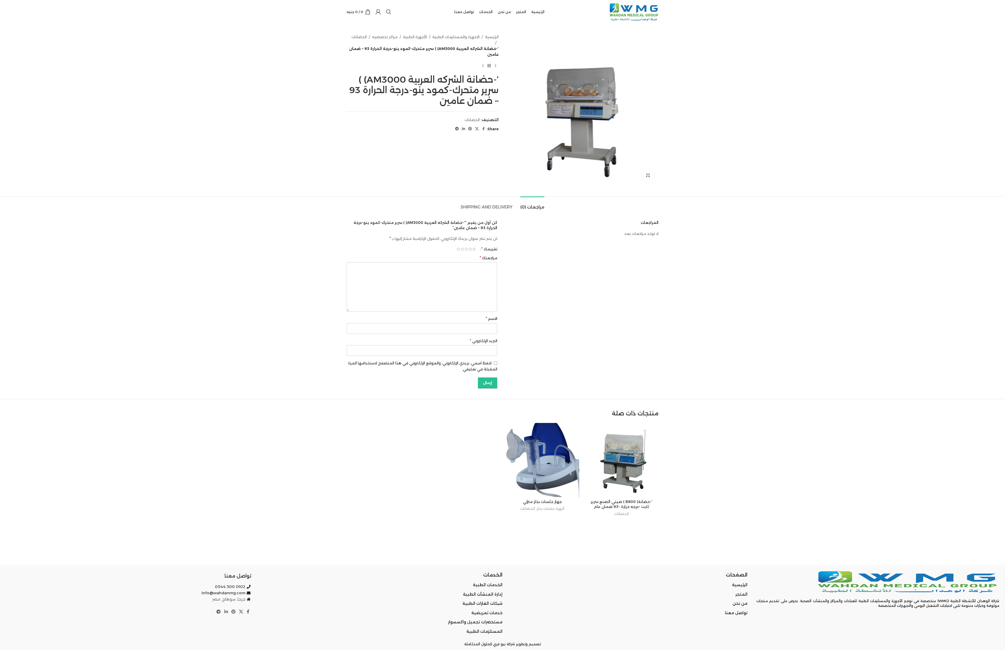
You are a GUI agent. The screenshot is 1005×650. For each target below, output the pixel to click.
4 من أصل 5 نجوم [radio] (462, 249)
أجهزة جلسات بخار (550, 508)
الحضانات (359, 37)
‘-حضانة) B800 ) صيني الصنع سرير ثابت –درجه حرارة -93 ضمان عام (621, 504)
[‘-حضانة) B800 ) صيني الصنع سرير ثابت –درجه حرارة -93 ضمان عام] (621, 460)
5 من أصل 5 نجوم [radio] (458, 249)
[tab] (532, 204)
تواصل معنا (736, 612)
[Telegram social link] (457, 128)
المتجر (741, 594)
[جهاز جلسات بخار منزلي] (542, 460)
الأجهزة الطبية (415, 37)
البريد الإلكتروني (483, 340)
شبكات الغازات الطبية (482, 603)
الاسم (491, 318)
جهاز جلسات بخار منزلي (542, 501)
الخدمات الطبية (487, 584)
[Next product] (483, 66)
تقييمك (489, 249)
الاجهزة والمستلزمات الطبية (455, 37)
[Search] (388, 12)
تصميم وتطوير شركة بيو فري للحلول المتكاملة (502, 644)
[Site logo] (633, 11)
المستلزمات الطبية (484, 631)
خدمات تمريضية (486, 612)
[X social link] (476, 128)
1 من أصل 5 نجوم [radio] (474, 249)
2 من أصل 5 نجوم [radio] (470, 249)
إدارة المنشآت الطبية (482, 594)
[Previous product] (495, 66)
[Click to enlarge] (648, 175)
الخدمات (492, 575)
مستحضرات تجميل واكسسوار (475, 621)
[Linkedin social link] (463, 128)
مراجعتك (488, 257)
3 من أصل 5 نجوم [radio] (466, 249)
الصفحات (736, 575)
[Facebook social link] (483, 128)
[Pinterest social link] (470, 128)
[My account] (378, 12)
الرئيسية (492, 37)
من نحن (740, 603)
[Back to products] (489, 66)
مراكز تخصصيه (385, 37)
